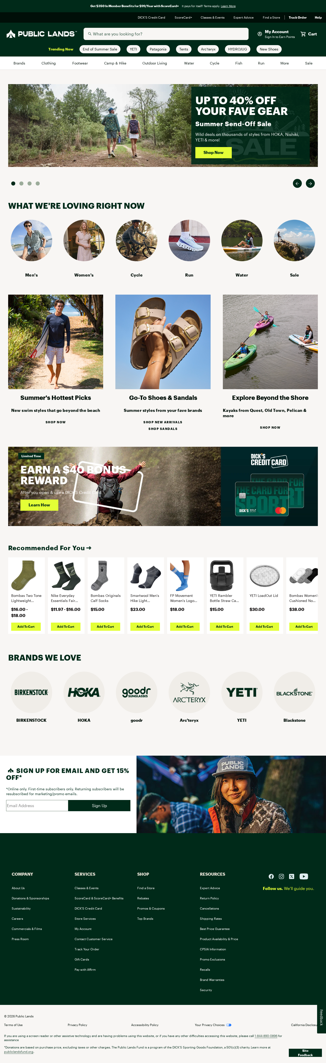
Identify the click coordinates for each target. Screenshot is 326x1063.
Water (189, 63)
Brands (19, 63)
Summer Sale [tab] (13, 183)
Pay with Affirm (85, 969)
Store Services (85, 918)
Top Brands (145, 918)
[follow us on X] (294, 875)
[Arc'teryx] (189, 711)
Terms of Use (13, 1025)
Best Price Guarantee (215, 928)
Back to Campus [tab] (30, 183)
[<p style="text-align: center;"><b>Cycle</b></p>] (136, 259)
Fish (238, 63)
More (285, 63)
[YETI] (242, 711)
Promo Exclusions (212, 959)
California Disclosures (306, 1025)
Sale (309, 63)
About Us (18, 888)
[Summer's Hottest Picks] (55, 387)
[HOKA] (84, 711)
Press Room (20, 939)
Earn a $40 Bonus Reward (73, 474)
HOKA (84, 720)
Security (206, 990)
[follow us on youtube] (304, 875)
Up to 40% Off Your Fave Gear (241, 105)
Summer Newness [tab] (38, 183)
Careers (17, 918)
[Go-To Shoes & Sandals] (162, 387)
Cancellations (209, 908)
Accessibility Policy (144, 1025)
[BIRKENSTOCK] (31, 711)
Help (318, 18)
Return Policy (209, 898)
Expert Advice (244, 18)
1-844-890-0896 (266, 1036)
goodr (137, 720)
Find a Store (271, 18)
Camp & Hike (115, 63)
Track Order (298, 18)
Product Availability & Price (219, 939)
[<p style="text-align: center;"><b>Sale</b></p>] (294, 259)
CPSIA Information (213, 949)
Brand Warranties (212, 979)
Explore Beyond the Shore (270, 397)
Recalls (205, 969)
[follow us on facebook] (273, 875)
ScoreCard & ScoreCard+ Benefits (99, 898)
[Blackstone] (294, 711)
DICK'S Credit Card (152, 18)
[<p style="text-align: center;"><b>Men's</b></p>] (31, 259)
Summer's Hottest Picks (55, 397)
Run (261, 63)
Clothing (49, 63)
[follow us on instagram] (283, 875)
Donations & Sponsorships (30, 898)
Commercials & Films (27, 928)
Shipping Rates (211, 918)
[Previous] (297, 183)
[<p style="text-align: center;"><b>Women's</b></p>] (84, 259)
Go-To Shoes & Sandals (163, 397)
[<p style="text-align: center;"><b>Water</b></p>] (242, 259)
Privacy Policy (77, 1025)
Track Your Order (87, 949)
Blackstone (294, 720)
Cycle (215, 63)
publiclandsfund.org (18, 1051)
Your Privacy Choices (210, 1025)
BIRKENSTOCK (31, 720)
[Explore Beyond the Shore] (270, 387)
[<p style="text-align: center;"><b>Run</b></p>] (189, 259)
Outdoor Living (155, 63)
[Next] (310, 183)
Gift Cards (82, 959)
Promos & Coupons (151, 908)
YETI (242, 720)
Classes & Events (213, 18)
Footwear (80, 63)
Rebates (143, 898)
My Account (83, 928)
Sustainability (21, 908)
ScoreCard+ (184, 18)
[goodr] (136, 711)
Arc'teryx (189, 720)
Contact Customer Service (94, 939)
